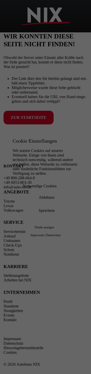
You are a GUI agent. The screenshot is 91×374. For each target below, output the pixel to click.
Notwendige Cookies (40, 186)
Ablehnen (46, 197)
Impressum (37, 235)
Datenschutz (53, 235)
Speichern (47, 210)
